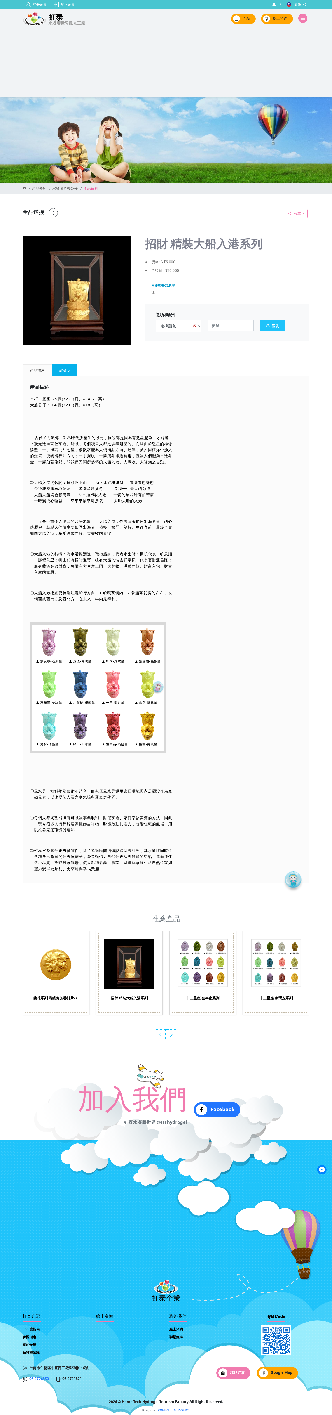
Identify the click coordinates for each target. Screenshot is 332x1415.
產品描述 (37, 370)
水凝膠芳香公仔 (65, 188)
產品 (246, 18)
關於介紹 (29, 1344)
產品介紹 (39, 188)
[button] (126, 240)
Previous (160, 1034)
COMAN (163, 1410)
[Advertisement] (166, 63)
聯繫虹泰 (176, 1337)
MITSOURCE (182, 1410)
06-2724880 (39, 1378)
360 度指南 (31, 1329)
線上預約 (279, 18)
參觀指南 (29, 1337)
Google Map (281, 1372)
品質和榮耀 (31, 1352)
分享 (297, 213)
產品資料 (91, 188)
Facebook (222, 1109)
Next (171, 1034)
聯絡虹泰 (237, 1372)
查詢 (275, 325)
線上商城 (104, 1317)
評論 (64, 370)
